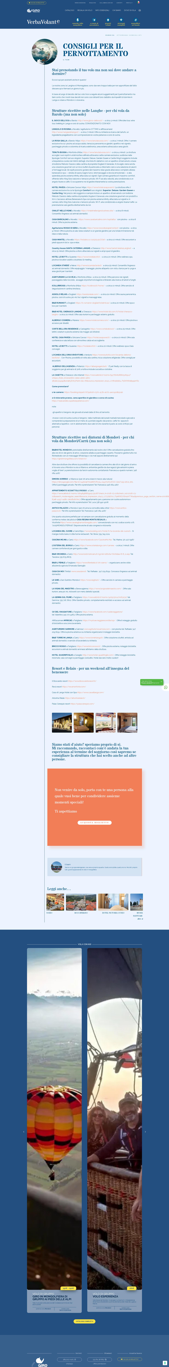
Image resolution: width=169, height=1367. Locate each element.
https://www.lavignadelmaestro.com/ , (106, 589)
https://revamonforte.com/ (74, 687)
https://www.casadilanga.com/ (90, 692)
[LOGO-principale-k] (33, 10)
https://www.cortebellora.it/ (102, 329)
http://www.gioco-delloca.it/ (90, 120)
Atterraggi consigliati (129, 35)
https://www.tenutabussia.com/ (95, 141)
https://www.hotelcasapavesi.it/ (101, 187)
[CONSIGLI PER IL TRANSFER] (133, 908)
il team (66, 59)
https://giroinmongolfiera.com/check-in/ (69, 459)
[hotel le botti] (127, 723)
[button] (129, 3)
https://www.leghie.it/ (89, 580)
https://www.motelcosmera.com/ (94, 320)
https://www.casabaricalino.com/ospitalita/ (97, 219)
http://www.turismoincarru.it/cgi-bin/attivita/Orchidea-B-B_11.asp (101, 554)
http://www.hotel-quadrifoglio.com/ (98, 655)
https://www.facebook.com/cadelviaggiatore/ (103, 612)
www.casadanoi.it (78, 571)
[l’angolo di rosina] (84, 723)
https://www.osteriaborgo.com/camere (97, 545)
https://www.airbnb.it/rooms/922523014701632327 (105, 597)
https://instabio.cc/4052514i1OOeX (89, 240)
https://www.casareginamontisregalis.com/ (79, 522)
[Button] (54, 1132)
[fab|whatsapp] (166, 687)
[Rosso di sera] (62, 723)
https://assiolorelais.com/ (88, 294)
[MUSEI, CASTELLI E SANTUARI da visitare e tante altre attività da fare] (69, 908)
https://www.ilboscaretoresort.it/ (82, 681)
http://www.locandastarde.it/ (90, 265)
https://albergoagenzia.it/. (96, 366)
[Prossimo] (139, 908)
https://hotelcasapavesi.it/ (98, 337)
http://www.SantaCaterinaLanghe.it (116, 248)
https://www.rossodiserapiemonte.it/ (103, 228)
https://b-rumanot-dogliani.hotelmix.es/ (93, 303)
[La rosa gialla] (106, 723)
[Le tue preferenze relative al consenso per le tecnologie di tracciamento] (165, 1363)
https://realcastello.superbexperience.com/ (70, 401)
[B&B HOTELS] (101, 908)
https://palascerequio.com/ (82, 704)
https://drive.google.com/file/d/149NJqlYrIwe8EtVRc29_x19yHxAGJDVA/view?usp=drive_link (92, 482)
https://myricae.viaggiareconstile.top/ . (99, 620)
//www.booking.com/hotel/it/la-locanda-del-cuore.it (107, 531)
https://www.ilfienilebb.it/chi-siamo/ (91, 563)
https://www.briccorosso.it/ (89, 646)
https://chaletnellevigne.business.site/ (97, 211)
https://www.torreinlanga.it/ (91, 638)
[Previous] (50, 908)
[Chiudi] (161, 681)
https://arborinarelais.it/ (75, 698)
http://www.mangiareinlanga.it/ (65, 132)
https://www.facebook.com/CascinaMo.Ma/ (93, 540)
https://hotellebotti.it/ (86, 346)
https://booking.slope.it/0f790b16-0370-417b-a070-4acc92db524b (93, 392)
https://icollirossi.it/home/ (93, 286)
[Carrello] (139, 10)
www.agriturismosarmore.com (97, 629)
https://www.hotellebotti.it (88, 257)
